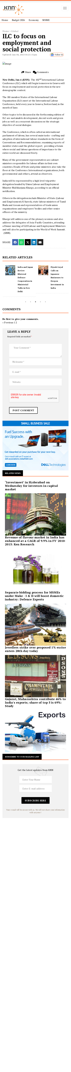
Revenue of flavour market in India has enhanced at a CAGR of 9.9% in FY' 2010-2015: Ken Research (35, 540)
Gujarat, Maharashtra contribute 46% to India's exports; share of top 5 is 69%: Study (35, 702)
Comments (42, 72)
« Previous (7, 322)
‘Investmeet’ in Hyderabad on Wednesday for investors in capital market (31, 485)
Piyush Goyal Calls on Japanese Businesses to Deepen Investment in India (56, 277)
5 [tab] (45, 301)
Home (5, 20)
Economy (34, 20)
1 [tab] (25, 301)
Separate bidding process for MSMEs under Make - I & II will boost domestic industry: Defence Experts (34, 595)
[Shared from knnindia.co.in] (40, 242)
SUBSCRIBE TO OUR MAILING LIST (22, 756)
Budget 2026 (18, 20)
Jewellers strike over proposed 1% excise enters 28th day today (35, 649)
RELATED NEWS (12, 473)
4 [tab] (40, 301)
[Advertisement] (35, 853)
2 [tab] (30, 301)
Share (27, 72)
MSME (46, 20)
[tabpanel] (19, 281)
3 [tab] (35, 301)
